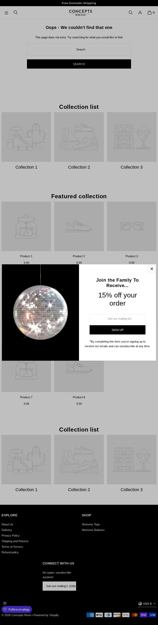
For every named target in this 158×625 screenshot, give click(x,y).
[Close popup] (151, 268)
